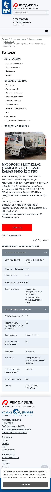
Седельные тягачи (13, 67)
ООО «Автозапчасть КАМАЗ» (13, 426)
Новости (5, 461)
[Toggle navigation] (46, 31)
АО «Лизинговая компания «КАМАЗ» (16, 429)
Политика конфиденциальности (14, 432)
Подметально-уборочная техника (18, 120)
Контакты (5, 467)
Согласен (25, 484)
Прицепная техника (16, 126)
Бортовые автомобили (14, 63)
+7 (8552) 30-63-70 (22, 22)
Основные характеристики (15, 253)
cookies (20, 472)
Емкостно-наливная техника (16, 109)
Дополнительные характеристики (18, 309)
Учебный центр (8, 454)
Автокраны (10, 85)
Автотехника (12, 59)
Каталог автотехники (18, 39)
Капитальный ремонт (10, 457)
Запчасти (5, 443)
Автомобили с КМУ (13, 89)
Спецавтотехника (35, 39)
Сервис (5, 446)
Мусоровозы (9, 41)
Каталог (5, 440)
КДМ (7, 112)
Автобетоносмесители (14, 97)
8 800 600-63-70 (20, 19)
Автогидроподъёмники (14, 93)
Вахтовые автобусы (13, 101)
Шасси (8, 75)
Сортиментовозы (12, 105)
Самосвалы (10, 71)
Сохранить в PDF (14, 235)
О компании (7, 437)
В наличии (6, 464)
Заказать (17, 228)
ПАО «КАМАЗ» (8, 423)
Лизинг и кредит (8, 450)
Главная (5, 39)
